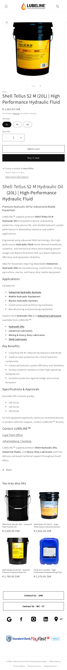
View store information (17, 176)
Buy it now (33, 157)
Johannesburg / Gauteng (16, 441)
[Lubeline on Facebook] (21, 619)
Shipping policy (50, 666)
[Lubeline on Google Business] (9, 619)
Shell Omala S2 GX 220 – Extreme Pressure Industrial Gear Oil (16, 571)
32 (7, 124)
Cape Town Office (12, 435)
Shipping (16, 113)
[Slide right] (40, 85)
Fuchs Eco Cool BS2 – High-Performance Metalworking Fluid (48, 571)
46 (17, 124)
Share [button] (9, 469)
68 (27, 124)
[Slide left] (26, 85)
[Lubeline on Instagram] (33, 619)
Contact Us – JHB (33, 595)
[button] (6, 6)
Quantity (6, 131)
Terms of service (34, 666)
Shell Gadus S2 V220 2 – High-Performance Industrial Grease (47, 525)
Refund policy (55, 661)
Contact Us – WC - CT (34, 606)
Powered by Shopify (39, 661)
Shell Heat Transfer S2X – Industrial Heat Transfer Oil (17, 525)
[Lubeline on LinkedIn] (46, 619)
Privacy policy (19, 666)
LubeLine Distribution (21, 661)
